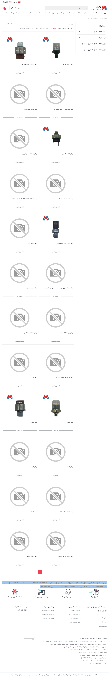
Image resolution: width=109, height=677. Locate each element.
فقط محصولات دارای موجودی (92, 43)
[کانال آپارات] (22, 610)
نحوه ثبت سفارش (48, 610)
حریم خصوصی (75, 618)
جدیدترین (35, 29)
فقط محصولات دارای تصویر (92, 49)
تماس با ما (103, 618)
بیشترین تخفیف (43, 29)
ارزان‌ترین (28, 29)
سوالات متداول (75, 610)
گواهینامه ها (103, 626)
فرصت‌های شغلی (102, 614)
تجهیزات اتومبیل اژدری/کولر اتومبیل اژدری (68, 675)
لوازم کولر (95, 18)
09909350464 (97, 586)
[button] (99, 13)
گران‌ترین (22, 29)
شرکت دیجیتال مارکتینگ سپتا (19, 675)
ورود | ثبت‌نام (15, 8)
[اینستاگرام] (25, 610)
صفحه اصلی (103, 18)
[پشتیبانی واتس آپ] (18, 610)
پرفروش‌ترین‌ (52, 29)
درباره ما (104, 622)
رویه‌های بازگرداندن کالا (73, 614)
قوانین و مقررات (75, 622)
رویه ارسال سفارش (48, 618)
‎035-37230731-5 (40, 582)
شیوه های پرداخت (48, 614)
